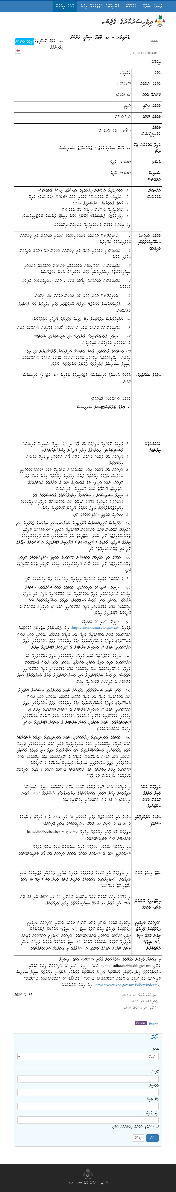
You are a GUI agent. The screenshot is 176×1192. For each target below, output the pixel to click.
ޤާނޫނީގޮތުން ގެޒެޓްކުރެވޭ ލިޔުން (99, 6)
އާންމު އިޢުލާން (65, 6)
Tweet (153, 1024)
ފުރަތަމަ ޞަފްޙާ (152, 6)
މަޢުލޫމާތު (131, 6)
